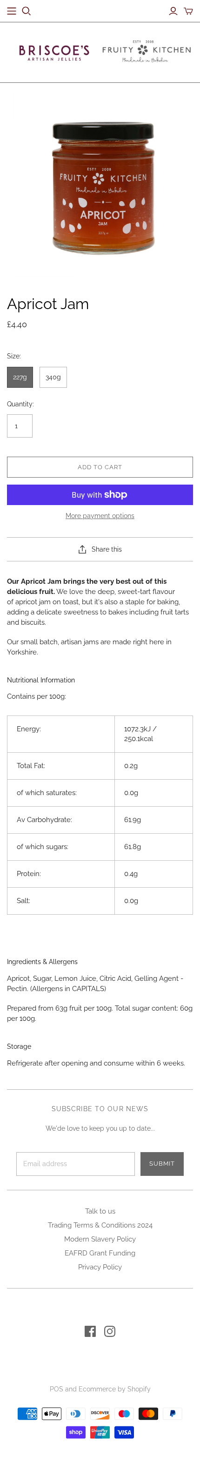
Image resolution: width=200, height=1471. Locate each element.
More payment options (100, 516)
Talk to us (100, 1211)
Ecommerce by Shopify (115, 1389)
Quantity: (20, 404)
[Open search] (26, 11)
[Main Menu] (11, 11)
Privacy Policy (100, 1267)
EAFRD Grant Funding (100, 1253)
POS (56, 1389)
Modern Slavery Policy (100, 1239)
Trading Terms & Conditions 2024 (100, 1225)
